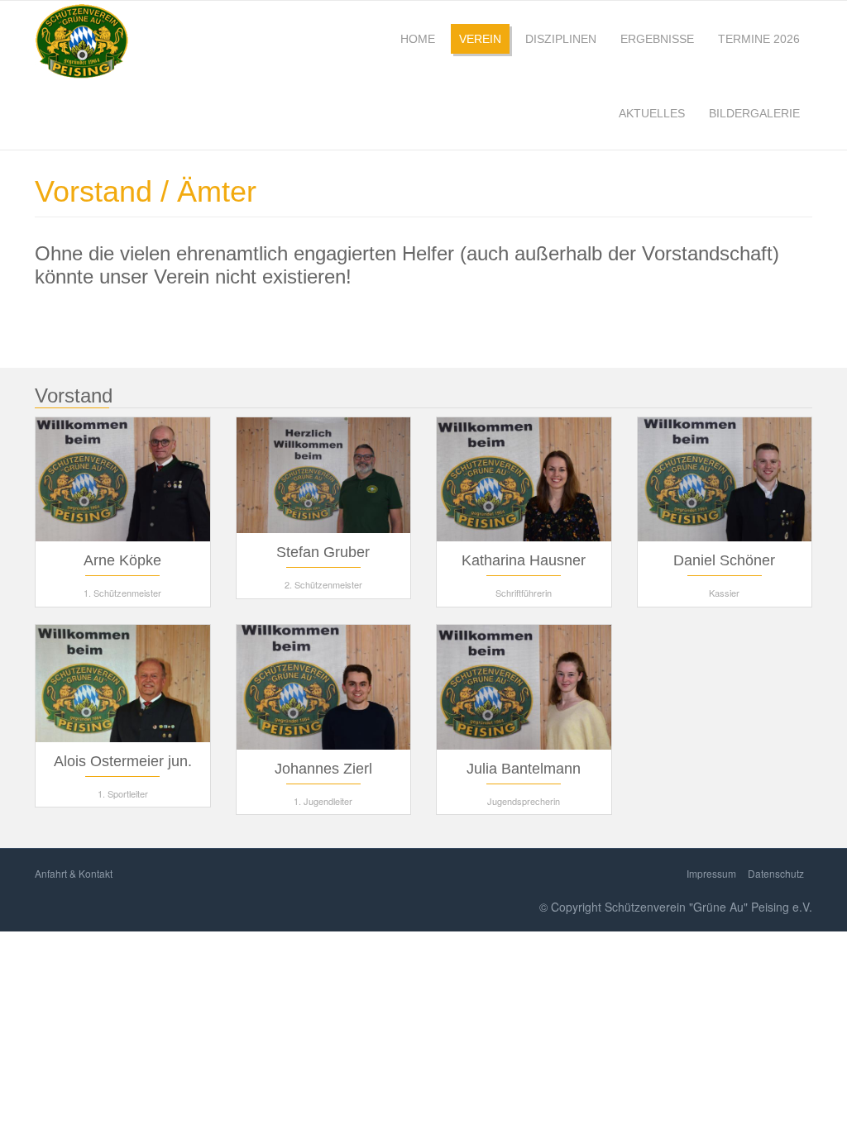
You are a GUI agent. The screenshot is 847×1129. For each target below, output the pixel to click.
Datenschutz (776, 873)
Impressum (711, 873)
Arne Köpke (122, 560)
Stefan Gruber (323, 552)
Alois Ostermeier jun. (123, 761)
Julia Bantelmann (524, 768)
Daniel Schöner (724, 560)
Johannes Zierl (323, 768)
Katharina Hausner (524, 560)
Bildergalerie (754, 113)
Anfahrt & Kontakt (73, 873)
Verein (480, 38)
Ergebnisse (657, 38)
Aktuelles (652, 113)
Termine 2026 (759, 38)
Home (417, 38)
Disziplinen (560, 38)
